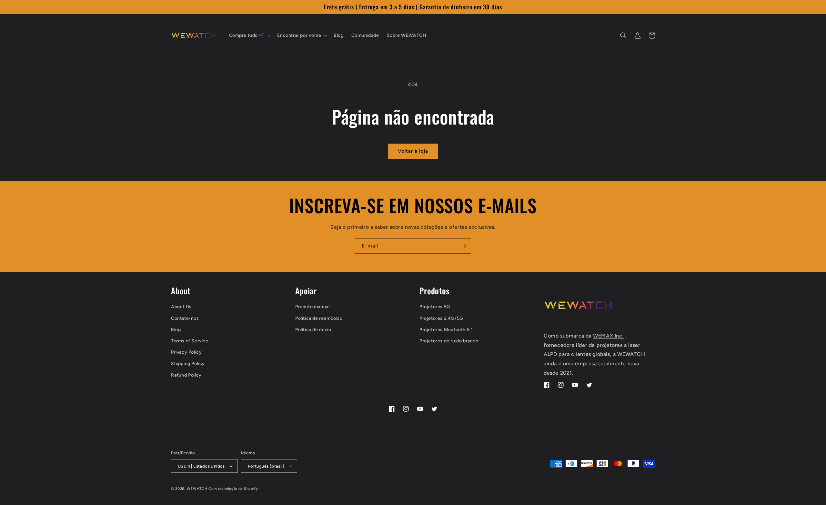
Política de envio (313, 329)
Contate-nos (185, 318)
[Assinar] (464, 246)
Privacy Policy (186, 352)
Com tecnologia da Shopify (233, 489)
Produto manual (312, 306)
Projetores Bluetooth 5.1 (446, 329)
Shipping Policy (188, 363)
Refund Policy (186, 375)
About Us (181, 306)
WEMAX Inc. (608, 336)
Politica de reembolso (319, 318)
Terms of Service (189, 341)
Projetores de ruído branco (448, 341)
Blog (176, 329)
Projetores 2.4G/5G (441, 318)
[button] (249, 35)
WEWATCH (197, 489)
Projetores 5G (434, 306)
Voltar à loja (413, 151)
